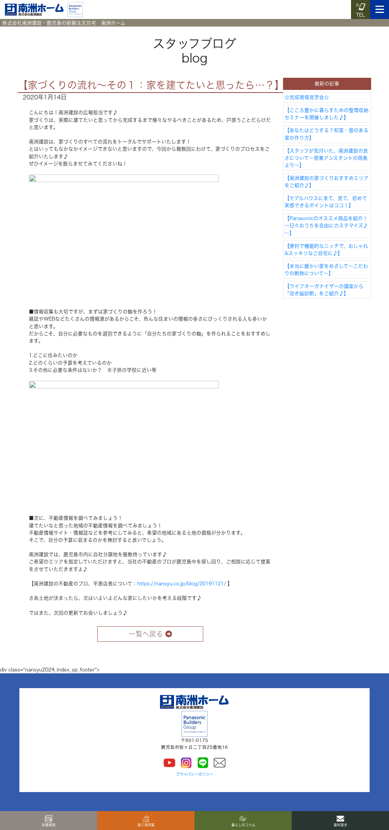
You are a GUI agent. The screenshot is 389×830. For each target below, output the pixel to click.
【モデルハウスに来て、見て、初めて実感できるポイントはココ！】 (326, 202)
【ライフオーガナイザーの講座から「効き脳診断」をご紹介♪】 (324, 290)
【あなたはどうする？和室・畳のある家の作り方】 (326, 134)
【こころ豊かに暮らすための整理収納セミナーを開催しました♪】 (326, 114)
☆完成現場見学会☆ (307, 97)
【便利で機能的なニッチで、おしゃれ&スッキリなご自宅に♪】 (326, 250)
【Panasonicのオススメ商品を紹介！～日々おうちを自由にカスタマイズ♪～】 (326, 225)
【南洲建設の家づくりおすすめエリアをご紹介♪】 (326, 182)
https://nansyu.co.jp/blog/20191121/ (181, 583)
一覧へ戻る (146, 633)
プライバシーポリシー (194, 774)
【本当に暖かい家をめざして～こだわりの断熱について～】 (326, 270)
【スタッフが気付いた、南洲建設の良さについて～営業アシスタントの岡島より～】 (326, 158)
